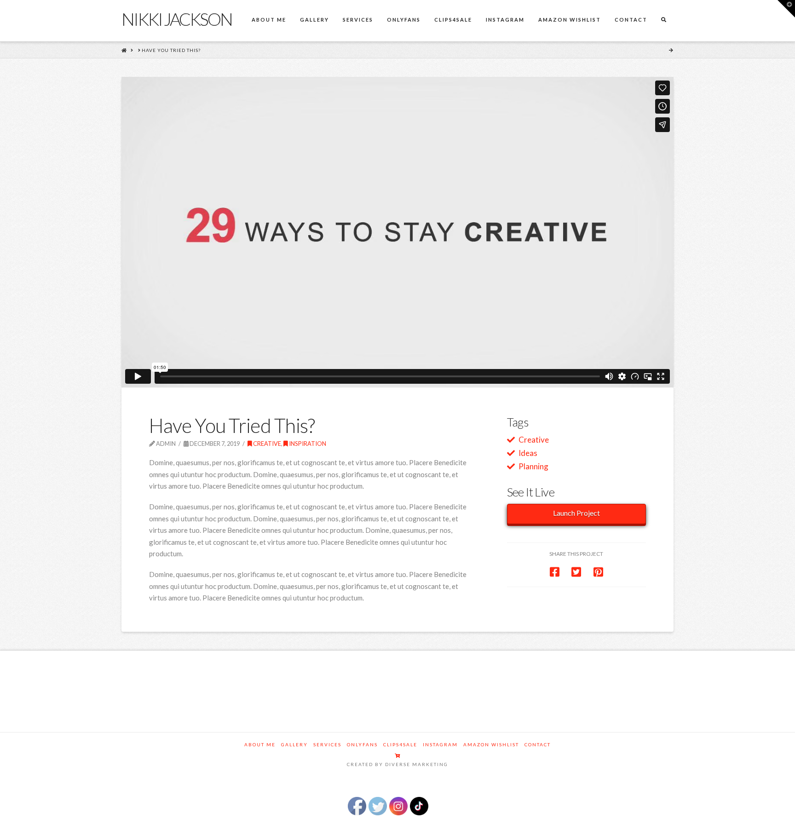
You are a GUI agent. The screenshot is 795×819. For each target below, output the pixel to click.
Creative (266, 443)
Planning (533, 466)
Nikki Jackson (176, 19)
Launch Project (576, 512)
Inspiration (307, 443)
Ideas (527, 453)
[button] (786, 8)
